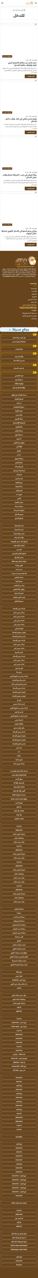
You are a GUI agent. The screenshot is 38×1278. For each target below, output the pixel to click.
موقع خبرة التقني (19, 443)
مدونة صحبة (19, 506)
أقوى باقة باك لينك (19, 791)
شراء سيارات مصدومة (19, 961)
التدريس (19, 549)
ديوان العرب (19, 803)
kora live (19, 1081)
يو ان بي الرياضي (19, 585)
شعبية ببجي (19, 720)
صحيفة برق (19, 379)
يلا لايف (19, 988)
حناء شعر (19, 748)
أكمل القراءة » (30, 76)
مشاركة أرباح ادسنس (29, 305)
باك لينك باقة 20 (19, 783)
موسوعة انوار (19, 514)
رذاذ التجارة (19, 486)
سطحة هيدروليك (19, 921)
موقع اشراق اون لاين (19, 387)
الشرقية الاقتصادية (19, 423)
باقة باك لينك (19, 356)
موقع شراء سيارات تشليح (19, 953)
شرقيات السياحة (19, 510)
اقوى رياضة (19, 565)
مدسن (19, 454)
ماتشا (19, 756)
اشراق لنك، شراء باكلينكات (19, 541)
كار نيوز (19, 439)
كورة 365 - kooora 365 (19, 1066)
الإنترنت (34, 291)
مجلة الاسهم (19, 419)
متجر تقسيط (19, 652)
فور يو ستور (19, 668)
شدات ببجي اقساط (19, 608)
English (34, 310)
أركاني (19, 498)
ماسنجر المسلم (19, 368)
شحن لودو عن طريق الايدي (19, 716)
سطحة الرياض (19, 909)
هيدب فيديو (19, 478)
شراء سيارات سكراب (19, 945)
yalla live (19, 1011)
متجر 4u (19, 672)
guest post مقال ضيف (19, 775)
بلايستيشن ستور (19, 728)
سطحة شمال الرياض (19, 925)
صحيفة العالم (19, 601)
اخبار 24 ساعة (19, 593)
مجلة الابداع (19, 462)
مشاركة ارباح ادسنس (19, 341)
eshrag (33, 60)
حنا (19, 752)
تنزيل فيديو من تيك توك (19, 1233)
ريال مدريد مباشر (19, 842)
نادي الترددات (19, 466)
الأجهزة (34, 297)
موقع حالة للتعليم (19, 589)
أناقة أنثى (19, 447)
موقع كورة (19, 1136)
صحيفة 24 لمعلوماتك (29, 313)
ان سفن (19, 403)
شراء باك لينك (19, 525)
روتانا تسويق (19, 458)
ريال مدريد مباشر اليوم (19, 995)
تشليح (19, 941)
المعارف (19, 474)
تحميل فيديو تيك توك (19, 1237)
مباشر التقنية (19, 502)
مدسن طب (19, 569)
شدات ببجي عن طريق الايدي (19, 676)
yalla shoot (19, 830)
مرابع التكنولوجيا (19, 407)
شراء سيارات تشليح (19, 949)
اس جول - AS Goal (19, 1070)
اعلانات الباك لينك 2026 (19, 561)
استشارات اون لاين (19, 470)
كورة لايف (19, 1085)
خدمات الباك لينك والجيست (19, 771)
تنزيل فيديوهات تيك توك (19, 1241)
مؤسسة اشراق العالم (30, 316)
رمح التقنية (19, 482)
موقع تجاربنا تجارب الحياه (19, 799)
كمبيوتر (34, 294)
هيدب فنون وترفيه (19, 597)
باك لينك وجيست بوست (19, 573)
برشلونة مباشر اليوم (19, 999)
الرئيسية (21, 10)
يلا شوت (19, 826)
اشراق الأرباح (19, 518)
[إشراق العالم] (29, 3)
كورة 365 (19, 972)
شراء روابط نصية (19, 533)
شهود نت (19, 494)
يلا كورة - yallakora (19, 1062)
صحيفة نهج (19, 435)
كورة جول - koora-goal (19, 1026)
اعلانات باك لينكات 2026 (19, 1203)
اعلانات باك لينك (19, 811)
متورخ (19, 451)
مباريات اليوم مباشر (19, 834)
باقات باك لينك (19, 537)
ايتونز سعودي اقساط (19, 632)
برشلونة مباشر (19, 838)
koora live (19, 1038)
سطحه (19, 913)
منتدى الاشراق (19, 557)
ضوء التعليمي (19, 375)
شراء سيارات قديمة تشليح (19, 965)
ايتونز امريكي (19, 628)
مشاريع (19, 807)
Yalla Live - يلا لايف (19, 1054)
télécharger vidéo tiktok (19, 1249)
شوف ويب (19, 415)
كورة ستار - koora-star (19, 1022)
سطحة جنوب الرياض (19, 933)
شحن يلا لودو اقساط (19, 636)
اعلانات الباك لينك (19, 545)
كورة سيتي (19, 976)
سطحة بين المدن (19, 917)
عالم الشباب (19, 349)
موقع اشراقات (19, 383)
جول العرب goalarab (19, 980)
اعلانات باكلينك (19, 819)
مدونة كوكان (19, 431)
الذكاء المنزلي (32, 299)
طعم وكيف (19, 490)
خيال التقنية (19, 411)
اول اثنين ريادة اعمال (19, 337)
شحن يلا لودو (19, 712)
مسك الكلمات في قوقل (19, 395)
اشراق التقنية (19, 399)
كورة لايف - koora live (19, 1176)
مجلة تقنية (19, 581)
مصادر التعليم (19, 577)
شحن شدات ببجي (19, 704)
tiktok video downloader (19, 1245)
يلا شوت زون (19, 1218)
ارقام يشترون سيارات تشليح (19, 957)
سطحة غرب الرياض (19, 929)
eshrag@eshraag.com (10, 276)
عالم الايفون (19, 427)
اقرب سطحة (19, 937)
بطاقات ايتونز (19, 724)
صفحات (34, 318)
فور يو (19, 700)
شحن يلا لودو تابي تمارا (19, 684)
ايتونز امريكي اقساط (19, 692)
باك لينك (34, 302)
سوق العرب (19, 779)
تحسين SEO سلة (19, 360)
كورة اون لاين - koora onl (19, 1058)
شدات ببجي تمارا (19, 612)
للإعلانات (6, 1275)
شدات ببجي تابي (19, 620)
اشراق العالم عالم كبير (19, 553)
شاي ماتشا (19, 760)
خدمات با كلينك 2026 (19, 795)
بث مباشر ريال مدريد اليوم (19, 984)
